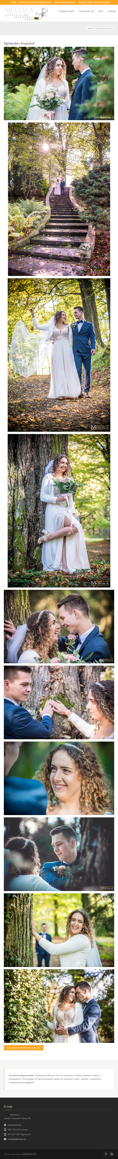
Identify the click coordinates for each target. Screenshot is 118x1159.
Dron (100, 11)
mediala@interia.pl (67, 2)
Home (90, 28)
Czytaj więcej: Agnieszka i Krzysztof (23, 1047)
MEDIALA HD (29, 1154)
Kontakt (112, 11)
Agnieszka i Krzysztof (19, 43)
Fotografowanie (66, 11)
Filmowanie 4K (86, 11)
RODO (13, 2)
